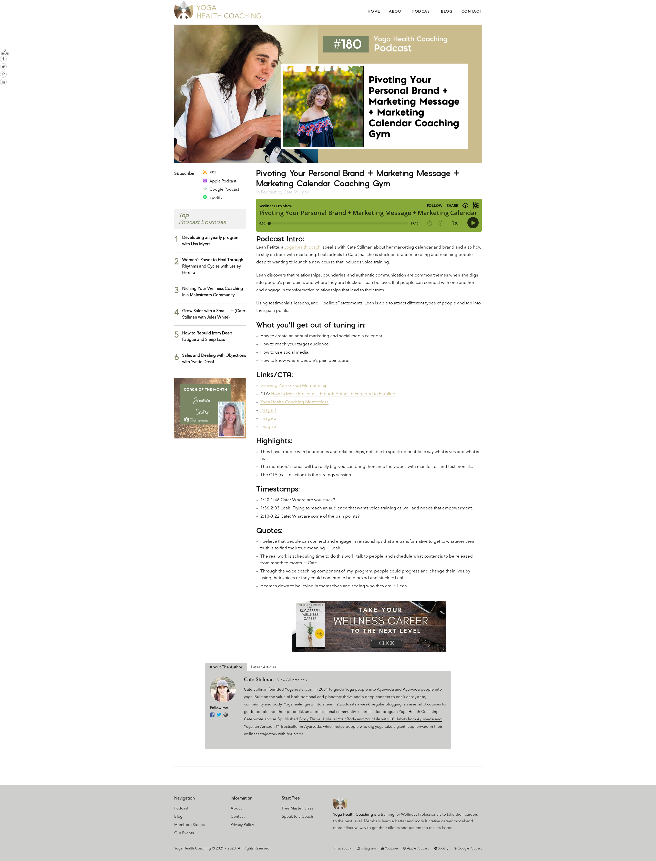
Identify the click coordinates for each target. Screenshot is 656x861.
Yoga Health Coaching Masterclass (294, 402)
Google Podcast (224, 190)
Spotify (215, 198)
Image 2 (268, 418)
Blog (178, 817)
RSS (213, 173)
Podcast (268, 192)
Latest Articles (263, 667)
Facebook (343, 848)
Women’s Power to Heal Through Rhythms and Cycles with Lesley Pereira (212, 266)
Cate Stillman (296, 192)
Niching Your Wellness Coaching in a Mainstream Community (212, 292)
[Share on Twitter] (3, 66)
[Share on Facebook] (3, 59)
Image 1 (268, 410)
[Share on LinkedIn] (3, 82)
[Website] (225, 715)
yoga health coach (302, 247)
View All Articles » (292, 680)
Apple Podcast (222, 181)
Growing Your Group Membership (294, 386)
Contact (238, 817)
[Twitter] (219, 715)
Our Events (184, 833)
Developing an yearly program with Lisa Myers (211, 241)
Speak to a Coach (297, 817)
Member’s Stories (189, 825)
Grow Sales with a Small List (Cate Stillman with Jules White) (213, 314)
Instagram (368, 848)
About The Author (226, 667)
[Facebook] (212, 715)
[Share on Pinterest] (3, 74)
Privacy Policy (242, 825)
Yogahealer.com (299, 690)
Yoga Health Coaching (418, 712)
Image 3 (268, 427)
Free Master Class (297, 809)
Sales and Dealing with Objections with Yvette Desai (214, 359)
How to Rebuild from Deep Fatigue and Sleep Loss (207, 336)
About (236, 809)
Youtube (391, 848)
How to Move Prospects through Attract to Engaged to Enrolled (333, 394)
